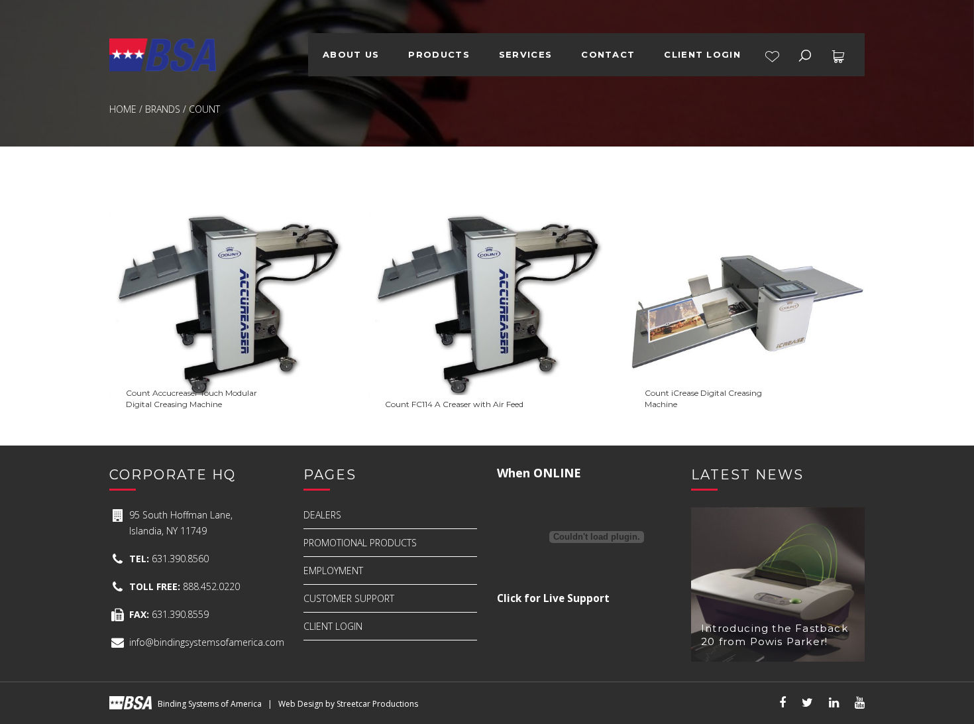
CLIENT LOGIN (702, 54)
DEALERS (322, 515)
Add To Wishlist (181, 376)
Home (122, 109)
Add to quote (227, 405)
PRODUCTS (438, 54)
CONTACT (608, 54)
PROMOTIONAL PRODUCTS (360, 542)
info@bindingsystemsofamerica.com (206, 642)
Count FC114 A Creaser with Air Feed (487, 211)
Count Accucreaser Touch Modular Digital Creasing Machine (228, 220)
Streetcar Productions (377, 703)
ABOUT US (351, 54)
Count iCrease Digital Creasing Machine (746, 211)
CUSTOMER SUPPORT (348, 598)
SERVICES (525, 54)
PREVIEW (296, 376)
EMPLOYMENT (333, 570)
